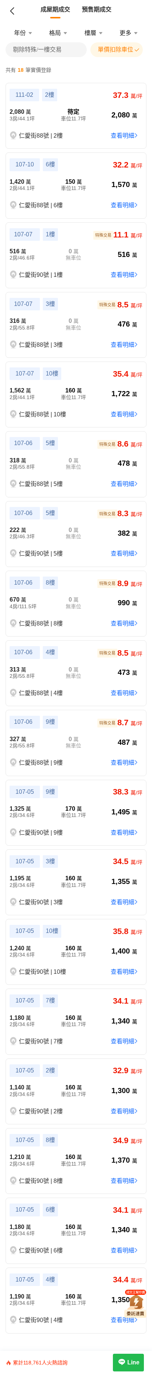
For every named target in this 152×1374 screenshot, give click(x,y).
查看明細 (122, 136)
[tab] (55, 9)
